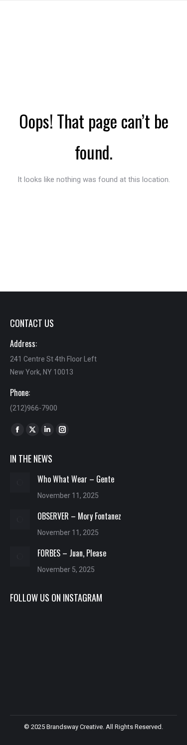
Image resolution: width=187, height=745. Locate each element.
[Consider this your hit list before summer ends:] (151, 632)
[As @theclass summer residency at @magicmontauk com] (36, 632)
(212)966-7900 (33, 408)
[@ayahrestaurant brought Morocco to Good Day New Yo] (93, 667)
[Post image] (20, 482)
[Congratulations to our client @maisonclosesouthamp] (151, 667)
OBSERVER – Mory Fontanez (79, 516)
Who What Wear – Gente (75, 479)
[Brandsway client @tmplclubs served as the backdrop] (36, 667)
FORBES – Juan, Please (71, 553)
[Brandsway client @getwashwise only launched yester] (93, 632)
